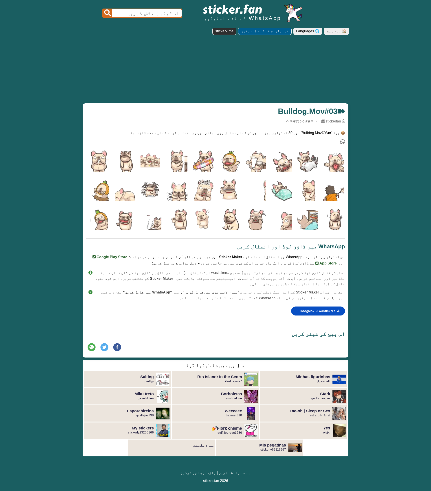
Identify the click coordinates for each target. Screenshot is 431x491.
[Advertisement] (215, 70)
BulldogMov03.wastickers (316, 311)
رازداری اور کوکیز (198, 473)
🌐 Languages (307, 31)
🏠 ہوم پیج (336, 31)
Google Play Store (111, 257)
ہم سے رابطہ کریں (235, 473)
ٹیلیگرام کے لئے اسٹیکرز (265, 31)
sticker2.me (224, 31)
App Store (328, 263)
